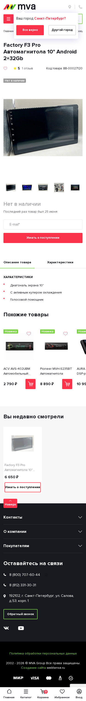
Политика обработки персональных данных (43, 653)
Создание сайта (34, 668)
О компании (14, 531)
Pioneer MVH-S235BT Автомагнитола (56, 371)
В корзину (30, 384)
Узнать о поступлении (43, 238)
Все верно (30, 30)
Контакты (12, 517)
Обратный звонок (20, 614)
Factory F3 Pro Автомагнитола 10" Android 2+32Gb (19, 467)
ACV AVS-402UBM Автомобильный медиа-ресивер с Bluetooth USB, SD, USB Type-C (17, 371)
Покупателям (16, 545)
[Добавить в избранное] (5, 68)
